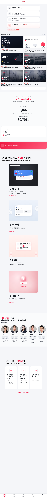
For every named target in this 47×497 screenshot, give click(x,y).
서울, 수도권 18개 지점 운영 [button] (14, 29)
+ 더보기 (23, 88)
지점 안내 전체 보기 (5, 322)
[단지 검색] (24, 3)
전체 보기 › (44, 34)
